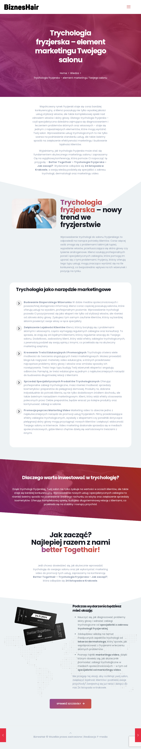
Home (63, 73)
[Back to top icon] (70, 733)
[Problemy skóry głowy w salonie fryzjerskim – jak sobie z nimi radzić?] (3, 735)
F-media (102, 737)
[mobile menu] (129, 7)
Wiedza (74, 73)
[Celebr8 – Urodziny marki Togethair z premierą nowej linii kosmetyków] (138, 735)
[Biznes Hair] (21, 7)
